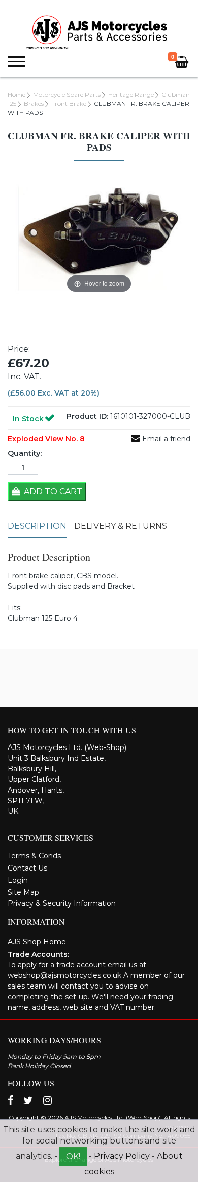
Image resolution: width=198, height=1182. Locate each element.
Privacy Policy (122, 1156)
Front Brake (68, 103)
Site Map (23, 892)
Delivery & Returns (120, 526)
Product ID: (87, 416)
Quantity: (25, 453)
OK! (73, 1156)
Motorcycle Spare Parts (67, 94)
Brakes (34, 103)
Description (37, 526)
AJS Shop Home (37, 942)
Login (18, 880)
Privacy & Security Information (62, 903)
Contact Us (27, 868)
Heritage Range (131, 94)
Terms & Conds (34, 855)
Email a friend (165, 438)
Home (16, 94)
